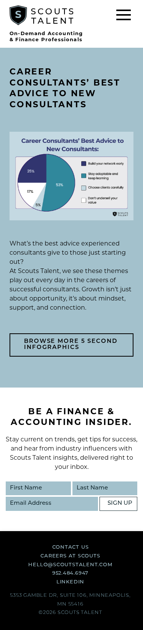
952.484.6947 (70, 573)
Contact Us (70, 547)
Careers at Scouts (70, 556)
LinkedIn (70, 582)
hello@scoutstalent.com (70, 564)
